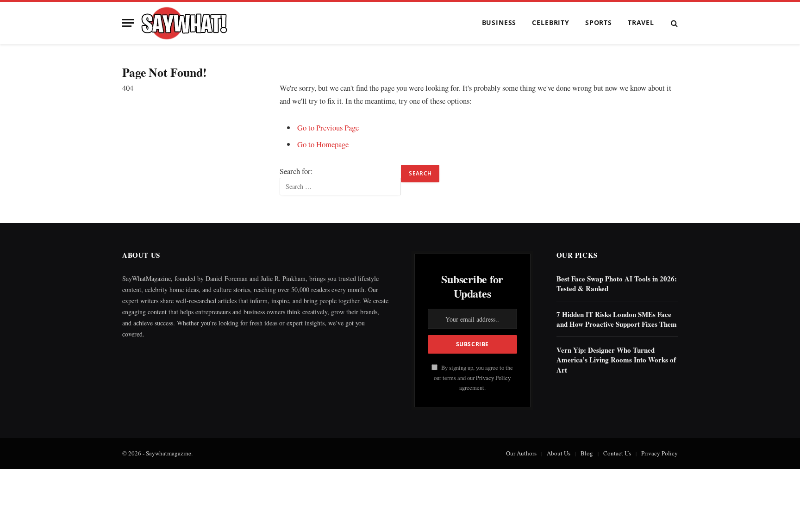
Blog (587, 453)
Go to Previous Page (328, 127)
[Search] (673, 22)
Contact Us (617, 453)
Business (499, 22)
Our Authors (521, 453)
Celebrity (550, 22)
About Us (558, 453)
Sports (598, 22)
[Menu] (128, 22)
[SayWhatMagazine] (184, 23)
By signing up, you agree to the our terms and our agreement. (473, 378)
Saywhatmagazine (168, 453)
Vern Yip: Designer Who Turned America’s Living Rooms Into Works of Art (616, 360)
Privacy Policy (493, 378)
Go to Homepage (323, 144)
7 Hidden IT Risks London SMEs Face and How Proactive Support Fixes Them (616, 319)
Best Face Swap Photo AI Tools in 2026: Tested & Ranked (616, 283)
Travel (641, 22)
